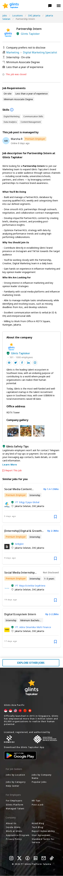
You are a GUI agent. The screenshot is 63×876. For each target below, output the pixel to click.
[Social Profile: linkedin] (28, 362)
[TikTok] (51, 858)
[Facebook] (27, 858)
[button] (50, 6)
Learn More (9, 464)
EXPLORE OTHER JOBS (30, 663)
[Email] (43, 858)
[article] (31, 503)
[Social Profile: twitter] (15, 362)
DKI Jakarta (34, 15)
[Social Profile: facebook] (22, 362)
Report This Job (13, 470)
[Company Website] (9, 362)
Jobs (4, 15)
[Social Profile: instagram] (34, 362)
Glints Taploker (30, 34)
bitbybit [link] (19, 543)
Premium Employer (35, 138)
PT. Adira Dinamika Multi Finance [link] (33, 627)
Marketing (12, 52)
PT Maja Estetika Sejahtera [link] (30, 585)
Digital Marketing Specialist (40, 52)
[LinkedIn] (35, 858)
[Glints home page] (10, 6)
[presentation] (10, 6)
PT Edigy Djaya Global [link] (27, 502)
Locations (17, 15)
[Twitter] (19, 858)
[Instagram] (11, 858)
